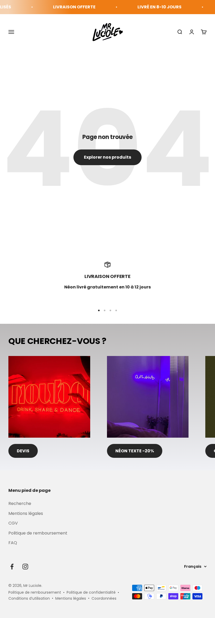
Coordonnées (104, 598)
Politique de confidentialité (91, 592)
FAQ (12, 543)
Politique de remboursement (37, 533)
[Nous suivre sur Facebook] (11, 566)
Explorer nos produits (107, 157)
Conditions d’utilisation (29, 598)
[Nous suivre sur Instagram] (25, 566)
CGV (13, 523)
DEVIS (23, 451)
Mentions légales (25, 513)
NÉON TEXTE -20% (134, 451)
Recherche (19, 503)
